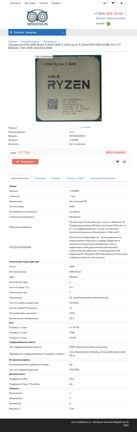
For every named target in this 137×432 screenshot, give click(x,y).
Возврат (56, 3)
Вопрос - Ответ (76, 178)
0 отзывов (86, 127)
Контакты (15, 3)
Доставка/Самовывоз (103, 178)
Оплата (44, 3)
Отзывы (56, 178)
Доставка (30, 3)
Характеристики (20, 178)
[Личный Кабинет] (123, 3)
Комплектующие (30, 41)
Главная (12, 41)
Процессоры (50, 41)
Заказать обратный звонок (111, 18)
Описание (40, 178)
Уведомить (27, 161)
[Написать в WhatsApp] (108, 23)
